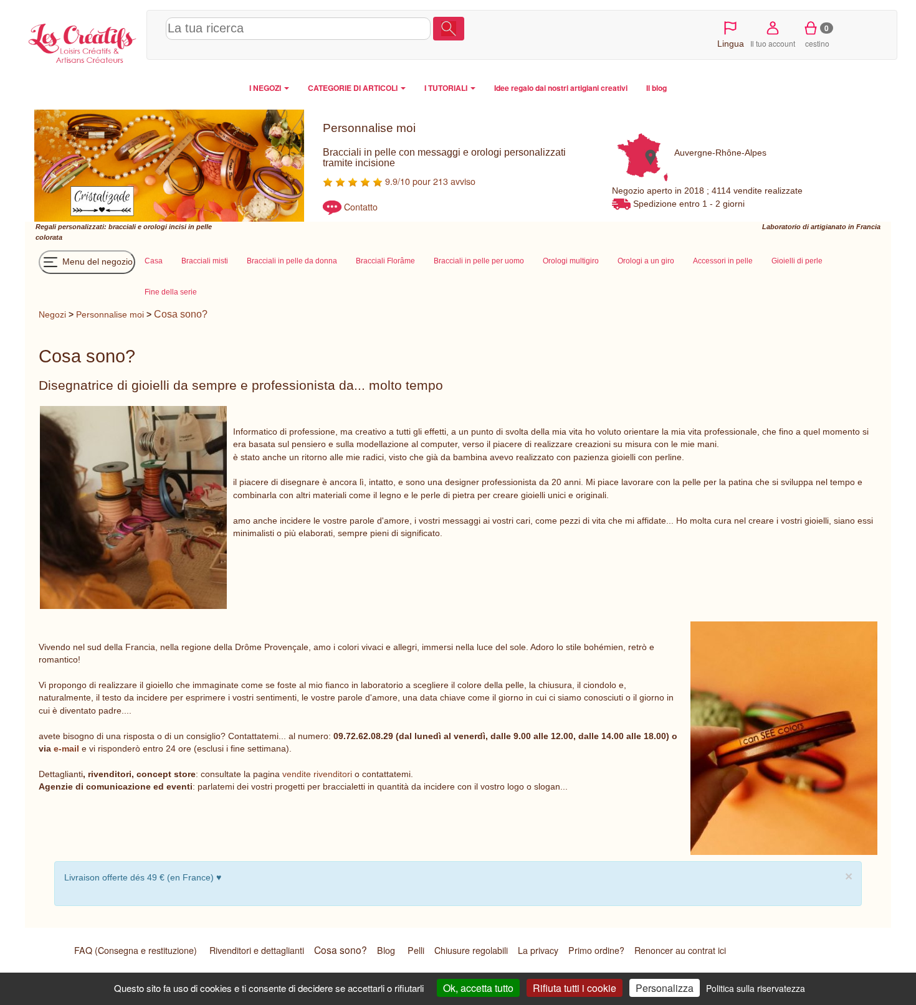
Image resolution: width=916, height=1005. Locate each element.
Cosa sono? (181, 314)
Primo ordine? (596, 950)
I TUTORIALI (446, 87)
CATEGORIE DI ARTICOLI (353, 87)
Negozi (52, 314)
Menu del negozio (96, 262)
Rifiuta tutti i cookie (574, 988)
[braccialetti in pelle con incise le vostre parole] (783, 738)
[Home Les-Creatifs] (82, 41)
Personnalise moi (110, 314)
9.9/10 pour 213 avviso (429, 181)
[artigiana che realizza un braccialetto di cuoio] (133, 507)
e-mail (66, 748)
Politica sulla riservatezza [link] (755, 988)
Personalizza (665, 988)
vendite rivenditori (317, 774)
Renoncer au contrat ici (680, 950)
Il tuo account (772, 43)
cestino (817, 35)
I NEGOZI (266, 87)
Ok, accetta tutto (478, 988)
